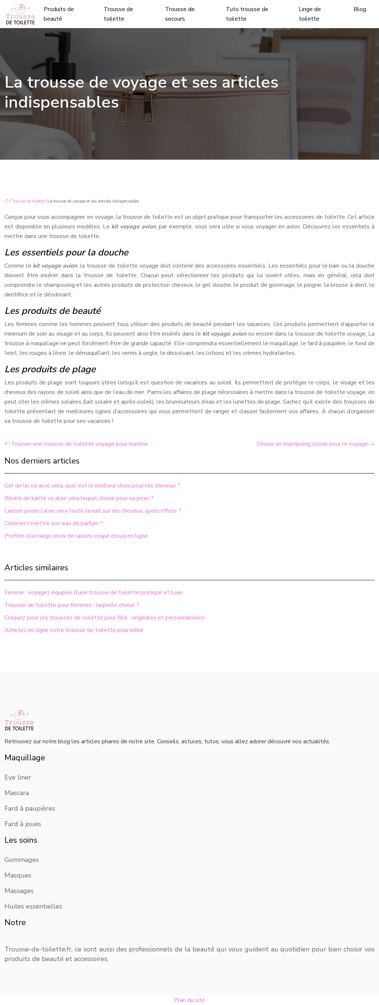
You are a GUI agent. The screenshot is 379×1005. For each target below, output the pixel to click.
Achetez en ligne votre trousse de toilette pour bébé (74, 630)
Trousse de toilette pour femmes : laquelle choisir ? (71, 605)
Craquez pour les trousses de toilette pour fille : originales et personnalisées (104, 618)
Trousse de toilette (118, 14)
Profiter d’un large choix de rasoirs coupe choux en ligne (76, 536)
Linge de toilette (310, 14)
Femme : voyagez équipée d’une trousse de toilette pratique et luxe (93, 592)
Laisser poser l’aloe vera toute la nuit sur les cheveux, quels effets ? (92, 511)
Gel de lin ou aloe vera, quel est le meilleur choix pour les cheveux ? (92, 486)
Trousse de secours (180, 14)
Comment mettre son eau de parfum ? (53, 523)
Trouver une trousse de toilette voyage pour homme (79, 444)
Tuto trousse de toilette (247, 14)
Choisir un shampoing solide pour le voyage (312, 444)
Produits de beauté (59, 14)
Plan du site (189, 1000)
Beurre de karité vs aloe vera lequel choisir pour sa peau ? (79, 498)
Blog (359, 9)
